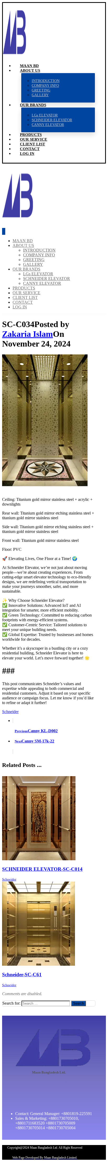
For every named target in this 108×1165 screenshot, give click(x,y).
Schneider (10, 711)
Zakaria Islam (27, 334)
